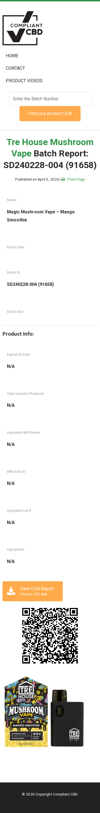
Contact (15, 68)
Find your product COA (50, 113)
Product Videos (24, 80)
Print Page (75, 179)
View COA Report (37, 591)
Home (12, 55)
